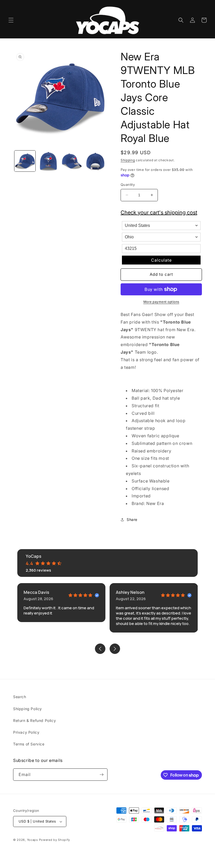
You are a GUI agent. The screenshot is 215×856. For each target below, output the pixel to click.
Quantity (128, 184)
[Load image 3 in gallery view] (71, 161)
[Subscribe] (101, 774)
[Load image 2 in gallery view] (48, 161)
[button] (11, 20)
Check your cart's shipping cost (159, 212)
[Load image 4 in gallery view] (95, 161)
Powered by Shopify (54, 840)
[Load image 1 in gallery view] (24, 161)
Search (19, 696)
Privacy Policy (26, 732)
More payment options (161, 302)
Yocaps (32, 840)
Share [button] (132, 519)
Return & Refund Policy (34, 720)
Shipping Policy (27, 708)
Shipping (128, 160)
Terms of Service (29, 744)
